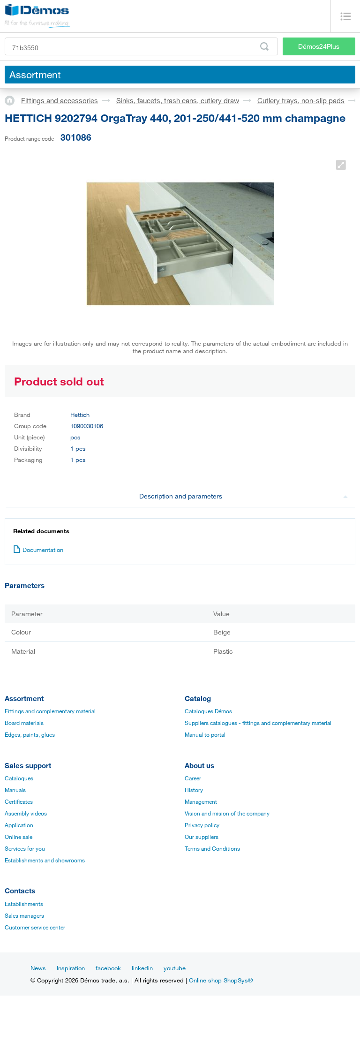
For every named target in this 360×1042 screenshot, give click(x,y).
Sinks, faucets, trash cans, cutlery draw (177, 100)
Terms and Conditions (212, 848)
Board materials (24, 722)
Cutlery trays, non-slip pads (301, 100)
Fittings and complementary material (50, 711)
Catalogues (19, 778)
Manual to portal (205, 734)
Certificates (19, 801)
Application (19, 825)
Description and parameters (180, 496)
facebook (108, 968)
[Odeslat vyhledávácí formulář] (264, 46)
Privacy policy (202, 825)
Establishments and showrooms (45, 860)
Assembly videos (26, 813)
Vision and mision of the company (227, 813)
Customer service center (35, 927)
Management (201, 801)
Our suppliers (201, 836)
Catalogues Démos (208, 711)
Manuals (15, 789)
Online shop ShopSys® (221, 980)
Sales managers (24, 915)
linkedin (142, 968)
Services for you (25, 848)
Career (193, 778)
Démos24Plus (318, 46)
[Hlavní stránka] (13, 100)
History (194, 789)
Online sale (18, 836)
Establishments (24, 903)
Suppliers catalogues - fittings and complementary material (258, 722)
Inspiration (71, 968)
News (38, 968)
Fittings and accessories (59, 100)
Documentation (42, 549)
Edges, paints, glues (30, 734)
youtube (175, 968)
